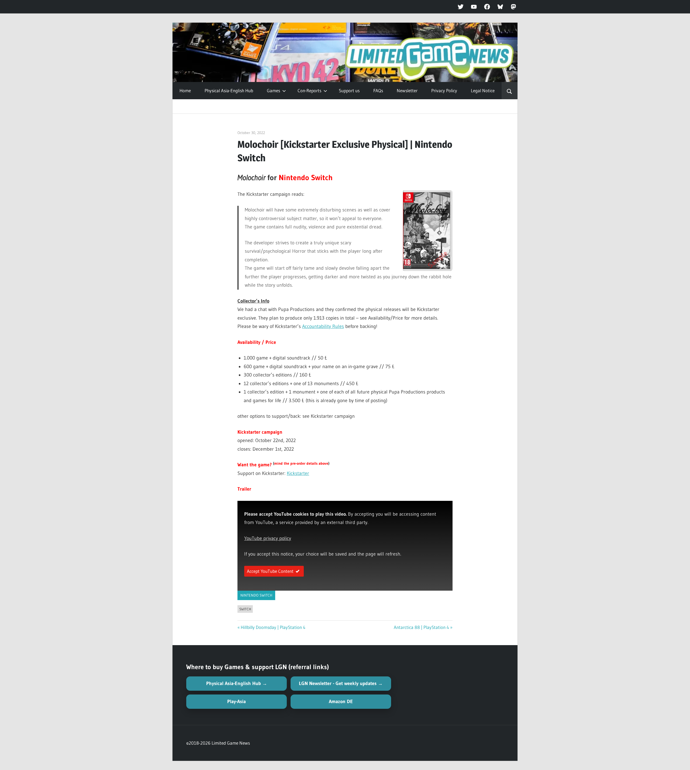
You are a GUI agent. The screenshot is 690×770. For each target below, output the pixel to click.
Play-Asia (236, 701)
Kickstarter (298, 473)
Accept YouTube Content (270, 571)
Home (185, 90)
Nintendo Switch (256, 595)
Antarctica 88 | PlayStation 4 (421, 627)
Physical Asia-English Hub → (236, 683)
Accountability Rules (323, 326)
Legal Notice (483, 90)
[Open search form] (510, 90)
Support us (349, 90)
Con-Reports (309, 90)
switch (245, 609)
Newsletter (407, 90)
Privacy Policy (444, 90)
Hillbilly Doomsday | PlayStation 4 (273, 627)
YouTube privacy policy (267, 538)
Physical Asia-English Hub (229, 90)
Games (273, 90)
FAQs (378, 90)
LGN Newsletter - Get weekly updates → (341, 683)
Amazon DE (341, 701)
